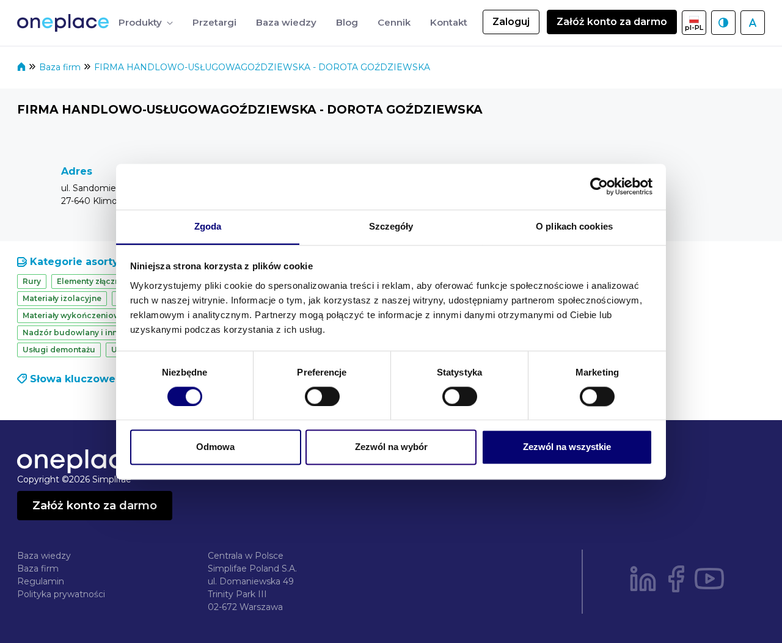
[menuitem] (146, 23)
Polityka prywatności (61, 594)
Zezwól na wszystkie (567, 447)
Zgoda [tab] (208, 226)
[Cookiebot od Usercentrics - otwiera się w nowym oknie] (599, 186)
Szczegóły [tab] (391, 226)
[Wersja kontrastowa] (723, 22)
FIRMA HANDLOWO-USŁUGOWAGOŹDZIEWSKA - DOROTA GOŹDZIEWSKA (262, 67)
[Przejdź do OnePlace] (65, 23)
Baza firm (61, 67)
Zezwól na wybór (391, 447)
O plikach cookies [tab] (574, 226)
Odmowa (215, 447)
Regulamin (40, 581)
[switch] (322, 396)
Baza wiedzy (44, 555)
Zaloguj (511, 21)
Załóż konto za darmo (612, 21)
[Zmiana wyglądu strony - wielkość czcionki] (752, 22)
